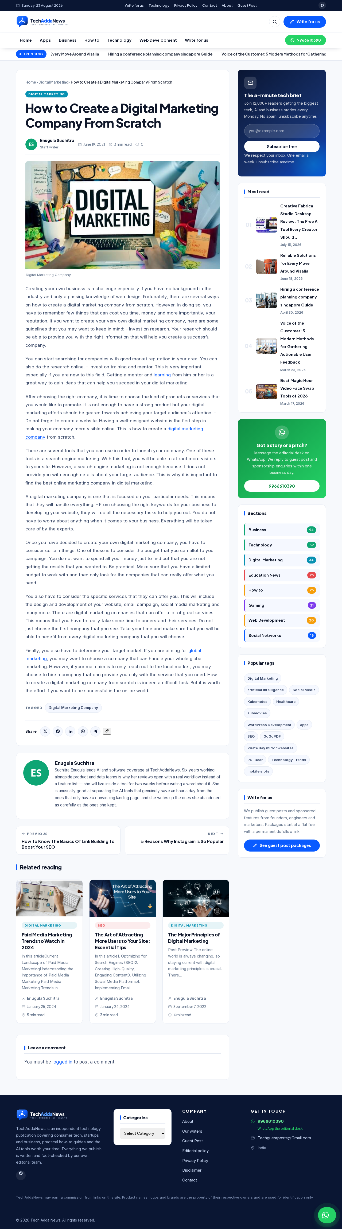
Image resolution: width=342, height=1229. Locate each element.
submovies (257, 713)
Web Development (158, 40)
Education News (281, 575)
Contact (209, 5)
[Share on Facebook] (58, 731)
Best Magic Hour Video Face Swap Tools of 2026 (297, 388)
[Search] (274, 21)
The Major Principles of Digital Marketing (194, 937)
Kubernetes (257, 701)
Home (26, 40)
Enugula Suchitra (57, 140)
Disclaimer (191, 1170)
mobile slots (258, 771)
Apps (45, 40)
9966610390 (309, 40)
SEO (101, 925)
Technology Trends (288, 760)
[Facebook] (322, 5)
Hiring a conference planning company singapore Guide (124, 54)
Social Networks (281, 635)
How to (91, 40)
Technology (159, 5)
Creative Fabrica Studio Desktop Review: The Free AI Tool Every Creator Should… (299, 221)
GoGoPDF (272, 736)
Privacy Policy (185, 5)
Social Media (304, 690)
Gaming (281, 605)
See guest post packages (285, 845)
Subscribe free (282, 146)
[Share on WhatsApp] (83, 731)
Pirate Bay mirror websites (270, 748)
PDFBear (255, 760)
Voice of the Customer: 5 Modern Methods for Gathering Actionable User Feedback (263, 54)
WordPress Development (269, 725)
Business (67, 40)
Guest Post (247, 5)
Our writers (192, 1131)
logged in (62, 1062)
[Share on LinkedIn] (70, 731)
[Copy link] (107, 731)
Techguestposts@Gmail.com (284, 1138)
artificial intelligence (265, 690)
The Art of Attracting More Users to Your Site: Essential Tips (122, 940)
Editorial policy (195, 1150)
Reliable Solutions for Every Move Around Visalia (298, 263)
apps (304, 725)
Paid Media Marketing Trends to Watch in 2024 (47, 940)
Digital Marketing (53, 82)
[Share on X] (45, 731)
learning (162, 374)
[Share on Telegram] (95, 731)
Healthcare (286, 701)
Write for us (134, 5)
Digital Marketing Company (73, 708)
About (227, 5)
